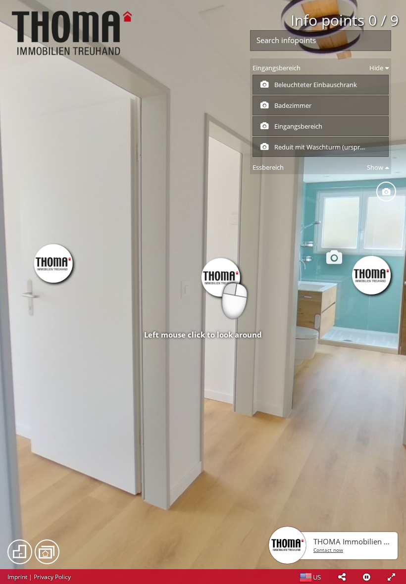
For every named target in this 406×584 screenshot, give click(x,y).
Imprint (17, 577)
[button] (341, 576)
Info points (345, 20)
